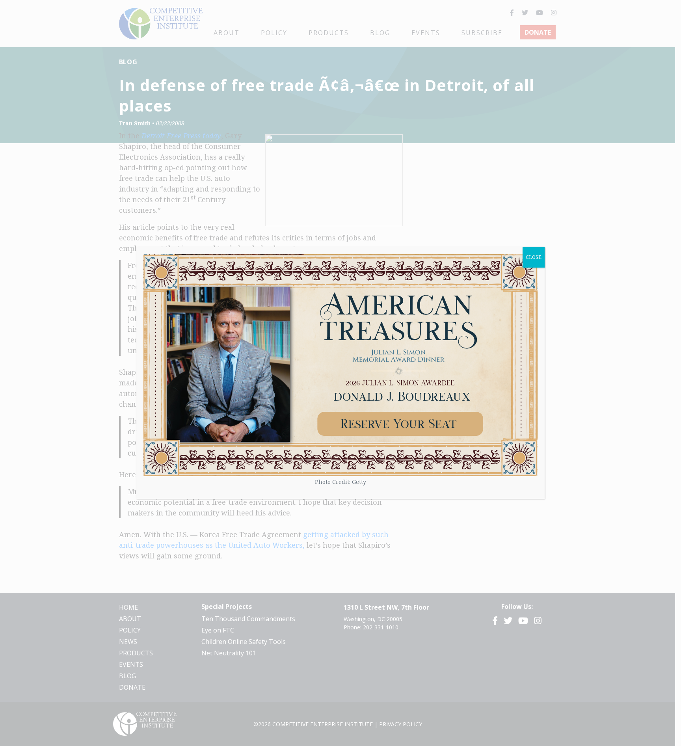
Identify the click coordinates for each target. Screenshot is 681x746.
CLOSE (533, 257)
